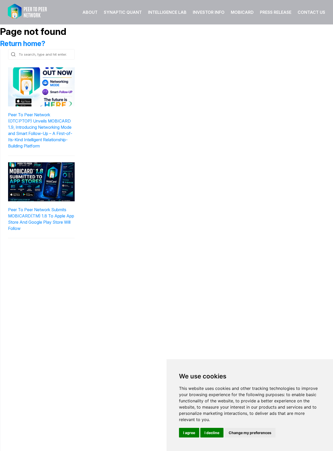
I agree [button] (189, 432)
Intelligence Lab (167, 12)
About (90, 12)
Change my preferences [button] (250, 432)
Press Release (275, 12)
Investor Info (209, 12)
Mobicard (242, 12)
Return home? (22, 43)
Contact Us (311, 12)
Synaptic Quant (123, 12)
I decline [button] (211, 432)
